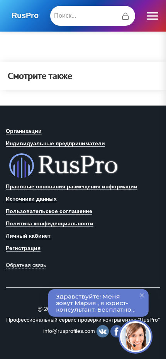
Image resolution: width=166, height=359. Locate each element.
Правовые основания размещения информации (71, 186)
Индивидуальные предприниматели (55, 143)
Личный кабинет (28, 236)
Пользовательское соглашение (49, 211)
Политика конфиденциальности (49, 223)
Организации (24, 131)
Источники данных (31, 199)
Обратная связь (26, 265)
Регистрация (23, 248)
